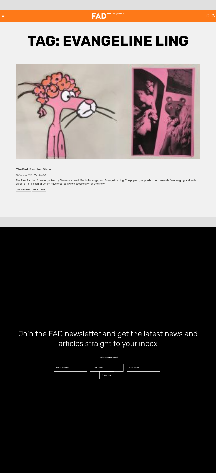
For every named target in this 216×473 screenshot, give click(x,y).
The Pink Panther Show (33, 169)
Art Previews (23, 190)
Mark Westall (40, 175)
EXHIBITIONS (39, 190)
